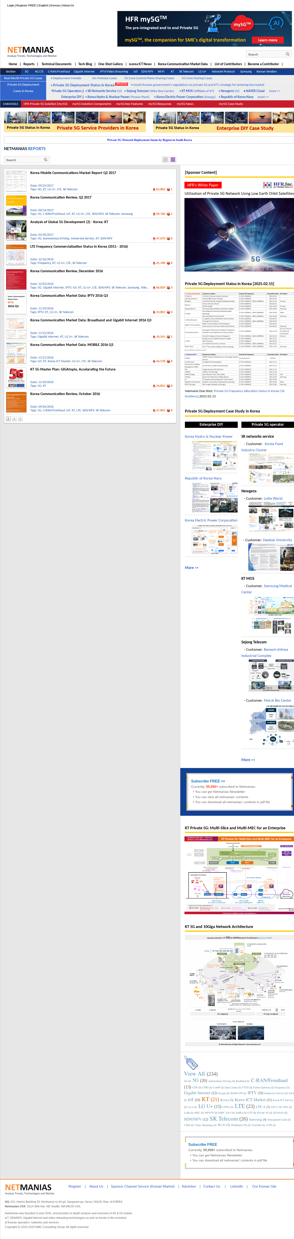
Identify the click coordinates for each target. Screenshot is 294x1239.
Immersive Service (82, 238)
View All (194, 1073)
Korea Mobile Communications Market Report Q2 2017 (73, 173)
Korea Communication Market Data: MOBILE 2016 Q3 (71, 345)
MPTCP (209, 1112)
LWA (285, 1107)
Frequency (44, 263)
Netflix (239, 1112)
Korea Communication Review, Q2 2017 (60, 197)
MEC (197, 1112)
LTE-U (274, 1107)
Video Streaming (204, 1125)
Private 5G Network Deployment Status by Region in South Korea (149, 140)
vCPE (269, 1125)
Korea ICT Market (59, 361)
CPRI (205, 1087)
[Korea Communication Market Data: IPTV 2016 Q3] (16, 295)
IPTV (68, 287)
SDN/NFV (98, 214)
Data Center (231, 1087)
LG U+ (51, 189)
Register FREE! (26, 5)
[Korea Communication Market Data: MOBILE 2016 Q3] (16, 344)
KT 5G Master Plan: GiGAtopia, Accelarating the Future (73, 369)
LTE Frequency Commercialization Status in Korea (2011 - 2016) (79, 247)
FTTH (245, 1087)
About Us (68, 5)
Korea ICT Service (283, 1100)
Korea (224, 1099)
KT (44, 189)
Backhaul (241, 1081)
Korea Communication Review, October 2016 (65, 394)
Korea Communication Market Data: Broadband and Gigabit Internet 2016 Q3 (90, 320)
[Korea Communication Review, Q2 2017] (16, 197)
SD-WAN (278, 1112)
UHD (187, 1125)
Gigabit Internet (53, 287)
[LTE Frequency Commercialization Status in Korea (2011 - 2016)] (16, 246)
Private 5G (263, 1112)
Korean (55, 5)
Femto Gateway (261, 1087)
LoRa (187, 1112)
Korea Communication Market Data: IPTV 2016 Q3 (69, 296)
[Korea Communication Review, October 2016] (16, 393)
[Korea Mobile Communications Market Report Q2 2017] (16, 172)
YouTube (256, 1125)
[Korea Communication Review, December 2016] (16, 270)
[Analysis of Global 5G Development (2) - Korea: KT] (16, 221)
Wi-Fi (222, 1124)
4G (39, 189)
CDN (195, 1087)
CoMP (216, 1087)
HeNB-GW (236, 1093)
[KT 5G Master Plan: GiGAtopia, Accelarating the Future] (16, 369)
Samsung (127, 214)
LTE (59, 189)
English (43, 5)
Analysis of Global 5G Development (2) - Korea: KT (69, 222)
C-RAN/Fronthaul (54, 214)
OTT (250, 1112)
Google (222, 1093)
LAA (190, 1107)
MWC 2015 (224, 1112)
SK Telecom (70, 189)
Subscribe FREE (205, 781)
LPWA (226, 1107)
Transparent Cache (277, 1119)
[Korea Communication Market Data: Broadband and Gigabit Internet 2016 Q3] (16, 320)
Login (10, 5)
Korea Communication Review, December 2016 (66, 271)
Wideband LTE (239, 1125)
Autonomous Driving (56, 238)
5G (39, 214)
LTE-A (261, 1106)
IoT (68, 214)
